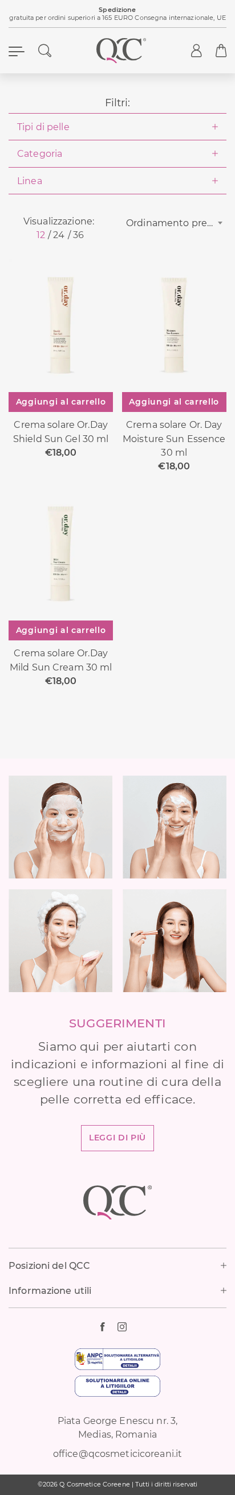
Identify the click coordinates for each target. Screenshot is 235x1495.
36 (78, 234)
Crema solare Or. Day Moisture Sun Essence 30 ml (174, 438)
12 (41, 234)
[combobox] (176, 223)
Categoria (39, 153)
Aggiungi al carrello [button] (61, 401)
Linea (29, 180)
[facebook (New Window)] (109, 1326)
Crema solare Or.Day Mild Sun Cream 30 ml (61, 659)
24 (58, 234)
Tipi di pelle (43, 126)
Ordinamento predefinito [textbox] (176, 222)
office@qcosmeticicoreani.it (117, 1453)
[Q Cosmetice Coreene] (121, 50)
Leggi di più (117, 1137)
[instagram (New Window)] (126, 1326)
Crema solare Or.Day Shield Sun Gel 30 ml (61, 431)
